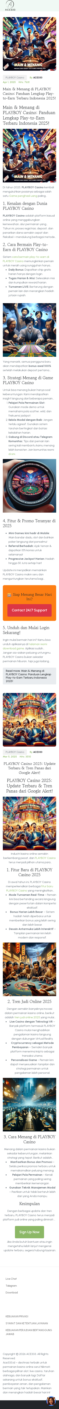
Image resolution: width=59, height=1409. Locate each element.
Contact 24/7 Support (29, 610)
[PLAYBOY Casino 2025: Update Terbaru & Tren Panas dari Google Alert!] (29, 719)
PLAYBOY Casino (15, 77)
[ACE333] (10, 5)
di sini (11, 454)
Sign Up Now (29, 1232)
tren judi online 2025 (27, 1017)
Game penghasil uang (23, 196)
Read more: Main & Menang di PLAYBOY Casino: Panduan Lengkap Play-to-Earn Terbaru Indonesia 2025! (28, 676)
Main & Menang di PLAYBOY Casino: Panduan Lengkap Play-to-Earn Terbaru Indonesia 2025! (29, 93)
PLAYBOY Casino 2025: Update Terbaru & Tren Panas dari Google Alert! (30, 768)
